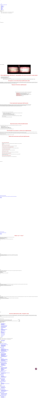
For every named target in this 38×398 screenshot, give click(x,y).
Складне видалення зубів (3, 360)
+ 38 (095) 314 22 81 (5, 4)
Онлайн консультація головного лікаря (4, 344)
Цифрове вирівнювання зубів (3, 368)
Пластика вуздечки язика (3, 391)
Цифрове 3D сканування (3, 345)
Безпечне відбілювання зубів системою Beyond (5, 383)
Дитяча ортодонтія (2, 392)
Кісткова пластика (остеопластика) (4, 329)
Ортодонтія (1, 366)
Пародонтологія (2, 374)
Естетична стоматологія (1, 24)
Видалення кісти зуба (3, 330)
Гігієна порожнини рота (3, 332)
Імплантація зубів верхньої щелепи (4, 351)
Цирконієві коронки (3, 355)
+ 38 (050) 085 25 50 (1, 4)
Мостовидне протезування (3, 354)
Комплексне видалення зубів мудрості (4, 359)
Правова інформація (3, 340)
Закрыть (0, 341)
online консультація (2, 323)
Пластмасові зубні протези (3, 356)
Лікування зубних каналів (3, 327)
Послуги (2, 5)
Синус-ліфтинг (2, 358)
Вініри (1, 331)
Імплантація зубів (2, 324)
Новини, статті (2, 9)
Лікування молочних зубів (3, 387)
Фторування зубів (2, 397)
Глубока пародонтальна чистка (3, 376)
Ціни (1, 7)
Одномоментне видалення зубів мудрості (4, 390)
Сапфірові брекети (2, 369)
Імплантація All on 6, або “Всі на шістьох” (4, 349)
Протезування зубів (2, 352)
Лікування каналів (2, 364)
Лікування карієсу (2, 396)
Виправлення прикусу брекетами (4, 367)
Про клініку (2, 6)
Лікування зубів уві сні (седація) (4, 326)
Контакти (2, 8)
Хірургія (2, 328)
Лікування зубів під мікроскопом (4, 363)
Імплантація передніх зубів (3, 350)
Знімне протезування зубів (3, 353)
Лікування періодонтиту (3, 365)
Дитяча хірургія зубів (3, 379)
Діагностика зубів (2, 346)
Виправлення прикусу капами (3, 370)
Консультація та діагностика (3, 343)
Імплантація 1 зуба (2, 348)
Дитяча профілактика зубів (3, 380)
